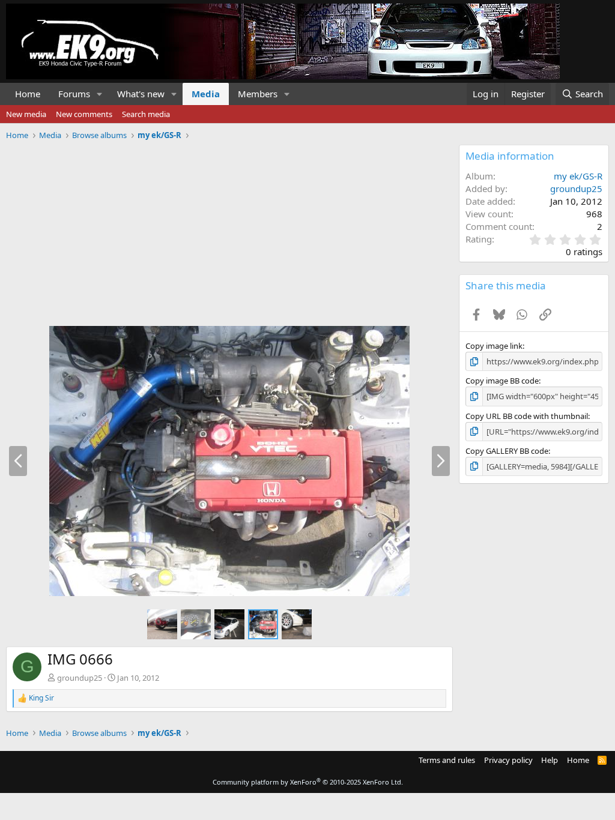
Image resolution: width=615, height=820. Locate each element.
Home (27, 94)
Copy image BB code (502, 380)
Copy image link (494, 345)
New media (26, 114)
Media (206, 94)
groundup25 (79, 677)
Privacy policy (508, 760)
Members (257, 94)
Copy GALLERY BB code (506, 450)
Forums (74, 94)
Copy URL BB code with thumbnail (526, 416)
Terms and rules (447, 760)
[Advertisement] (226, 229)
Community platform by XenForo (308, 781)
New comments (84, 114)
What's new (141, 94)
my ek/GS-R (578, 176)
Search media (146, 114)
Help (549, 760)
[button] (99, 94)
